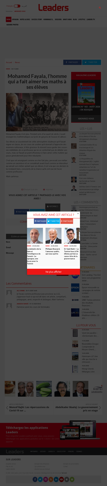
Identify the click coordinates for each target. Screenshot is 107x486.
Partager (41, 221)
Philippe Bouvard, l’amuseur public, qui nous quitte (53, 251)
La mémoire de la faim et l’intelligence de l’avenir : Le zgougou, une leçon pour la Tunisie (34, 256)
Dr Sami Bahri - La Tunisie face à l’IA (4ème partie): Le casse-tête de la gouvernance (71, 254)
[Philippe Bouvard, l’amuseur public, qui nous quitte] (53, 235)
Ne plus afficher (54, 271)
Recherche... (77, 8)
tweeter (54, 221)
